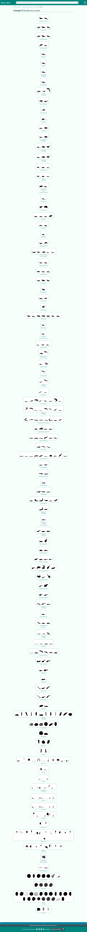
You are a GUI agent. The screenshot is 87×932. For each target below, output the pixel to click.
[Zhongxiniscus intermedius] (39, 632)
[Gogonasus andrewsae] (43, 491)
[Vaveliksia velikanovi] (41, 751)
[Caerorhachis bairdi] (31, 409)
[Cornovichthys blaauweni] (39, 603)
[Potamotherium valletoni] (41, 44)
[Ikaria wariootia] (17, 714)
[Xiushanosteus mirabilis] (39, 576)
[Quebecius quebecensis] (46, 508)
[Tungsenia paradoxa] (31, 500)
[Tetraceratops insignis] (39, 344)
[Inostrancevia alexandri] (29, 315)
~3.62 (43, 851)
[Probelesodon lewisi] (46, 262)
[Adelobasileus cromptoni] (43, 251)
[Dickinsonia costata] (46, 724)
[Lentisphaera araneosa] (65, 894)
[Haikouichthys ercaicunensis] (48, 622)
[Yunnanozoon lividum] (31, 651)
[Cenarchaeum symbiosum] (53, 876)
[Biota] (26, 894)
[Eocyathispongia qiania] (43, 742)
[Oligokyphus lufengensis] (53, 251)
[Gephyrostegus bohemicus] (46, 409)
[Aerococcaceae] (22, 894)
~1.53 (43, 791)
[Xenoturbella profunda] (46, 714)
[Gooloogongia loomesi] (56, 500)
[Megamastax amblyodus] (43, 519)
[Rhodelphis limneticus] (36, 833)
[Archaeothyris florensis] (46, 363)
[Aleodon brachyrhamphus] (39, 271)
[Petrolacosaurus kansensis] (41, 381)
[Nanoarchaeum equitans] (36, 885)
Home (14, 6)
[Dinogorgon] (53, 315)
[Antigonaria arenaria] (31, 714)
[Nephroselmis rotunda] (46, 833)
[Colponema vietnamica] (56, 833)
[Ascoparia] (22, 714)
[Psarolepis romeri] (39, 530)
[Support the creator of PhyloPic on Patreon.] (47, 929)
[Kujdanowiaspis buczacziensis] (34, 567)
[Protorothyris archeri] (46, 391)
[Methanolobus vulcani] (48, 876)
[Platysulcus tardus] (26, 833)
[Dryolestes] (43, 198)
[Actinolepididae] (43, 567)
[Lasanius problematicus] (43, 603)
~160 (43, 161)
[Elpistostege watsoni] (31, 455)
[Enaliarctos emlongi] (39, 27)
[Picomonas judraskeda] (51, 833)
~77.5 (43, 95)
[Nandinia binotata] (39, 90)
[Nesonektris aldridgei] (43, 678)
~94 (43, 141)
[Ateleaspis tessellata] (41, 585)
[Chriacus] (43, 118)
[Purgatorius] (48, 146)
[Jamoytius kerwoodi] (48, 603)
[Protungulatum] (46, 127)
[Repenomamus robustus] (41, 215)
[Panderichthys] (46, 464)
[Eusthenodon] (41, 473)
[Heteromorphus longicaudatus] (43, 687)
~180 (43, 180)
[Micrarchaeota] (41, 885)
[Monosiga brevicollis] (19, 760)
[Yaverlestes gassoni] (46, 207)
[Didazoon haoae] (48, 660)
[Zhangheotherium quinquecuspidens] (41, 207)
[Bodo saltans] (26, 847)
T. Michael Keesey (30, 929)
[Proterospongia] (58, 760)
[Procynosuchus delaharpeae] (46, 297)
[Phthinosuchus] (34, 315)
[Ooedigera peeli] (46, 669)
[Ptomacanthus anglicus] (41, 549)
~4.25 (43, 904)
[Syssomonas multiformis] (41, 778)
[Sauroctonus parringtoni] (48, 315)
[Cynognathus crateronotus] (48, 280)
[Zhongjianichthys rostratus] (39, 622)
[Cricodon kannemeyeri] (39, 280)
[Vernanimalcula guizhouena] (70, 714)
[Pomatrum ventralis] (39, 660)
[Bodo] (41, 847)
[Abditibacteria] (41, 894)
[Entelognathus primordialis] (36, 558)
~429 (43, 523)
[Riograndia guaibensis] (39, 251)
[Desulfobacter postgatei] (58, 899)
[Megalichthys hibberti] (39, 491)
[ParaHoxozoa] (46, 733)
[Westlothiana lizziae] (41, 409)
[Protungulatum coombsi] (41, 127)
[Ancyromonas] (46, 824)
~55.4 (43, 76)
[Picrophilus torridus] (43, 876)
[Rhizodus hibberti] (46, 500)
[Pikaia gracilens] (36, 643)
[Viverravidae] (43, 109)
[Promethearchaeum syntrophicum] (41, 867)
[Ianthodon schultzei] (41, 353)
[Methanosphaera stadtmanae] (29, 876)
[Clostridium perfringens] (60, 894)
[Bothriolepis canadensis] (48, 576)
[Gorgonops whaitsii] (43, 315)
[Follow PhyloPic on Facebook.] (43, 929)
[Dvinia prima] (41, 297)
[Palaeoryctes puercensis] (39, 166)
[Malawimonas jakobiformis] (41, 824)
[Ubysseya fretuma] (17, 833)
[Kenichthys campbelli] (51, 500)
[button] (56, 925)
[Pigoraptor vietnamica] (41, 769)
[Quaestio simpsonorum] (41, 733)
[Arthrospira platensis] (56, 894)
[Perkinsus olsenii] (41, 833)
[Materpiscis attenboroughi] (39, 567)
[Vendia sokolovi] (56, 724)
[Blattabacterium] (17, 894)
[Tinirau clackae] (43, 482)
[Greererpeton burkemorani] (46, 419)
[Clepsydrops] (41, 363)
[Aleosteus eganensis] (48, 567)
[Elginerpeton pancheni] (43, 446)
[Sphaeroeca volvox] (24, 760)
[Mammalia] (46, 224)
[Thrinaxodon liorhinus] (43, 289)
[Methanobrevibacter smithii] (34, 876)
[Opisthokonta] (48, 787)
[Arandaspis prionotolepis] (46, 594)
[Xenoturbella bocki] (51, 714)
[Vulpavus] (41, 100)
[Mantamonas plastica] (34, 815)
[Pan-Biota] (39, 909)
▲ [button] (43, 923)
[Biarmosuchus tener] (43, 324)
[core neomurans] (58, 876)
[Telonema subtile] (31, 833)
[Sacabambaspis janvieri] (41, 594)
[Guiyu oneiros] (43, 530)
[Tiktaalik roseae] (22, 455)
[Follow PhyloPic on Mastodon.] (39, 929)
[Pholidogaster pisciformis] (31, 419)
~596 (43, 607)
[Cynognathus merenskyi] (43, 280)
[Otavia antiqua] (48, 742)
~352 (43, 386)
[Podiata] (48, 815)
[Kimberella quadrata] (41, 705)
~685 (43, 719)
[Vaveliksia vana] (46, 751)
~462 (43, 535)
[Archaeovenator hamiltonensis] (43, 372)
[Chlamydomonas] (43, 838)
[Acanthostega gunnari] (31, 437)
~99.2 (43, 151)
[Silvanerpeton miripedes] (31, 400)
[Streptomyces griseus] (46, 894)
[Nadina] (36, 714)
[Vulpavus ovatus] (46, 100)
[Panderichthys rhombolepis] (41, 464)
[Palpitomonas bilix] (22, 833)
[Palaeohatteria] (48, 344)
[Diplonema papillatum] (46, 847)
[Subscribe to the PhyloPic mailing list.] (37, 929)
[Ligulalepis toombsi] (41, 540)
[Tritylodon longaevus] (34, 251)
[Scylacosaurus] (43, 306)
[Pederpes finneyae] (36, 428)
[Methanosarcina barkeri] (39, 876)
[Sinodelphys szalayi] (43, 166)
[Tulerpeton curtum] (60, 419)
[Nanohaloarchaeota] (46, 885)
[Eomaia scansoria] (46, 185)
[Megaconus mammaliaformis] (36, 215)
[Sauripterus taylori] (36, 500)
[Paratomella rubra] (56, 714)
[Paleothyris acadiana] (41, 391)
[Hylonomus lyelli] (46, 400)
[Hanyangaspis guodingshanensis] (46, 585)
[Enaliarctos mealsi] (41, 18)
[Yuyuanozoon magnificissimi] (43, 660)
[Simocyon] (43, 53)
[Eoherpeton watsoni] (56, 419)
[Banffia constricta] (48, 687)
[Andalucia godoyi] (36, 847)
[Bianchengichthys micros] (46, 558)
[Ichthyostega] (56, 437)
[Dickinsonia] (31, 724)
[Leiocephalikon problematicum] (26, 400)
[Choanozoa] (53, 760)
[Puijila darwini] (46, 44)
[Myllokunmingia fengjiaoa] (43, 622)
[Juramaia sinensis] (41, 185)
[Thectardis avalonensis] (39, 742)
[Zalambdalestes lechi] (48, 166)
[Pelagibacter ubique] (70, 894)
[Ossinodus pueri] (41, 428)
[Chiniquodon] (41, 262)
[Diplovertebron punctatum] (36, 419)
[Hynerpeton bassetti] (39, 446)
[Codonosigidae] (63, 760)
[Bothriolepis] (43, 576)
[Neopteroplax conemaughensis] (41, 419)
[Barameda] (41, 500)
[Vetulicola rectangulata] (41, 669)
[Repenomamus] (51, 215)
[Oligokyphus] (48, 251)
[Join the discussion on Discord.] (41, 929)
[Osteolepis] (48, 491)
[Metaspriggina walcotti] (43, 613)
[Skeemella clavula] (39, 687)
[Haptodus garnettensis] (46, 353)
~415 (43, 513)
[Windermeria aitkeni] (51, 724)
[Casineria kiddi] (26, 409)
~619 (43, 637)
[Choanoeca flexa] (34, 760)
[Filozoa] (46, 769)
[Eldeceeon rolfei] (36, 400)
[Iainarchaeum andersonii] (51, 885)
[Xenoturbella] (65, 714)
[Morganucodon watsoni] (41, 242)
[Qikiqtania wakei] (26, 455)
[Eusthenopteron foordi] (46, 473)
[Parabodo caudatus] (60, 847)
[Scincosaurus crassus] (51, 409)
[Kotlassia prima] (51, 400)
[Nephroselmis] (65, 833)
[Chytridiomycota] (39, 787)
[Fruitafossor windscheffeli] (46, 215)
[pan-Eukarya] (43, 857)
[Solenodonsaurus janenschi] (36, 409)
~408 (43, 414)
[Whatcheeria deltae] (46, 428)
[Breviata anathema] (34, 797)
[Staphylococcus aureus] (51, 894)
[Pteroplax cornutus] (26, 419)
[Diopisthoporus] (26, 714)
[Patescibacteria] (24, 899)
